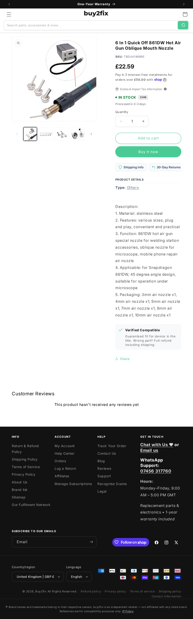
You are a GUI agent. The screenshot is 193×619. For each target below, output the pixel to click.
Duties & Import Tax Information (141, 89)
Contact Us (106, 453)
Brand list (20, 490)
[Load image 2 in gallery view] (46, 134)
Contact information (166, 596)
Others (133, 187)
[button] (9, 14)
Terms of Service (26, 467)
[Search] (183, 25)
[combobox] (91, 25)
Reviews (104, 468)
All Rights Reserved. (62, 591)
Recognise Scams (112, 484)
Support (104, 476)
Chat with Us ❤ (156, 444)
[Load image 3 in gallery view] (62, 134)
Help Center (65, 453)
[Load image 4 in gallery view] (78, 134)
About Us (19, 482)
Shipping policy (170, 591)
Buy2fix (41, 591)
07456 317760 (155, 471)
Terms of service (142, 591)
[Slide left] (17, 134)
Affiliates (62, 476)
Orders (60, 461)
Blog (101, 461)
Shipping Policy (25, 459)
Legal (102, 491)
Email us (149, 450)
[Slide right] (91, 134)
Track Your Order (111, 446)
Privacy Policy (23, 474)
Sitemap (18, 497)
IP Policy (127, 611)
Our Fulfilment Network (31, 505)
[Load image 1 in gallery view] (30, 134)
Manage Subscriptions (73, 484)
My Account (65, 446)
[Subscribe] (91, 541)
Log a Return (65, 468)
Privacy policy (115, 591)
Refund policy (91, 591)
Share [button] (125, 359)
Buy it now (148, 152)
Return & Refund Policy (25, 449)
